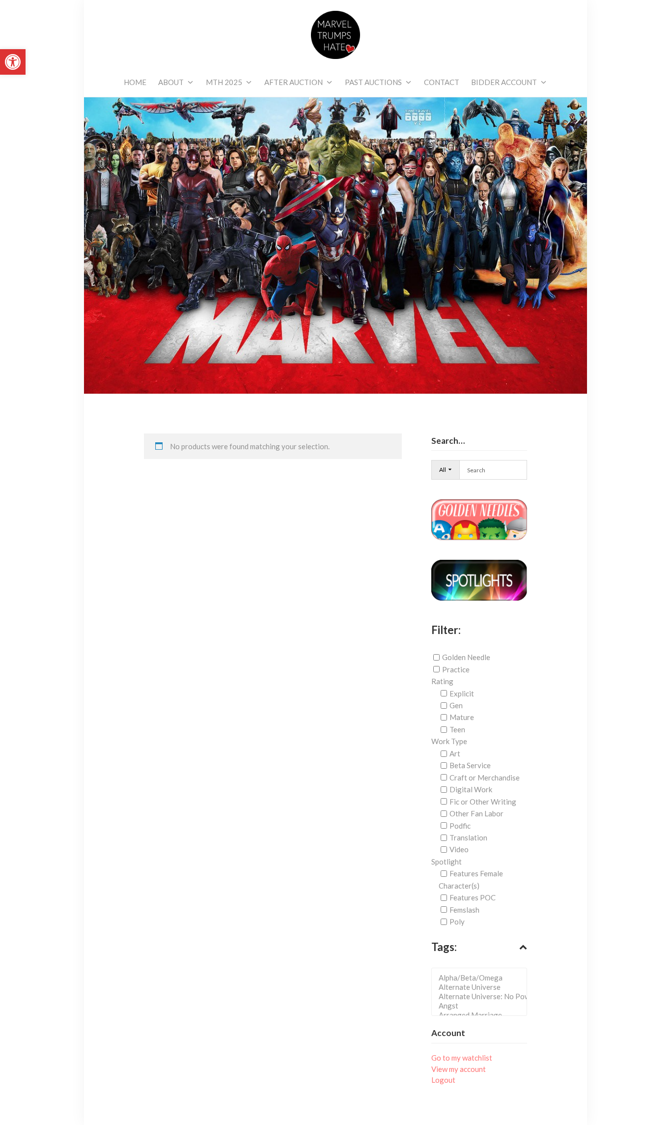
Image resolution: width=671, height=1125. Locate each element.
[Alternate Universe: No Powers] (482, 996)
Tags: (444, 946)
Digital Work (470, 789)
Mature (461, 717)
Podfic (460, 825)
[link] (13, 62)
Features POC (472, 897)
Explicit (461, 693)
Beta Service (470, 765)
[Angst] (482, 1005)
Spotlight (446, 861)
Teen (457, 729)
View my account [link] (458, 1069)
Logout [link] (443, 1079)
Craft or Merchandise (484, 777)
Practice (456, 669)
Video (459, 849)
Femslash (464, 909)
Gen (456, 705)
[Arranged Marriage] (482, 1015)
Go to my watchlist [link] (461, 1057)
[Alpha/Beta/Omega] (482, 977)
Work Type (449, 741)
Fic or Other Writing (482, 801)
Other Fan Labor (476, 813)
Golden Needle (466, 657)
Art (454, 753)
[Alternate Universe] (482, 987)
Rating (442, 681)
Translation (468, 837)
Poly (457, 921)
